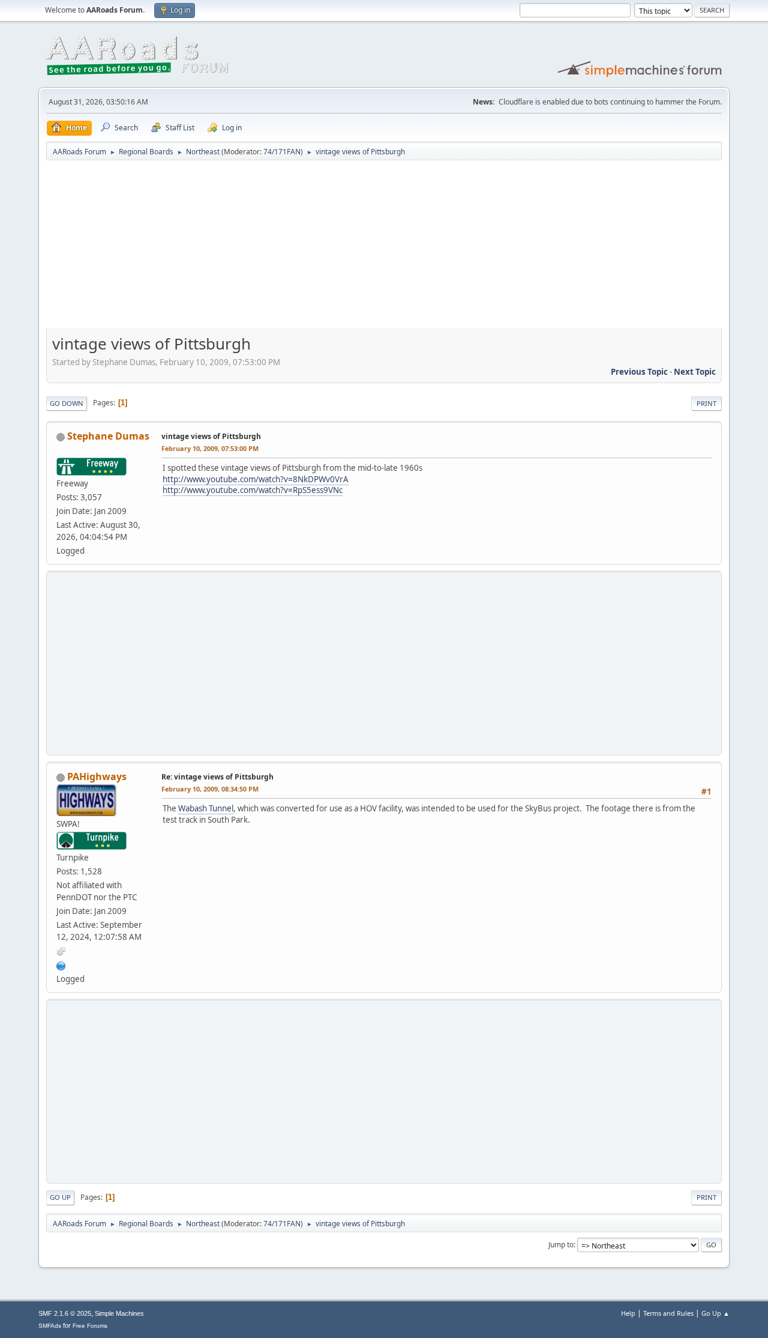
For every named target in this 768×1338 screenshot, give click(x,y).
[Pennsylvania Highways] (61, 964)
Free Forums (90, 1325)
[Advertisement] (384, 249)
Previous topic (639, 371)
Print (706, 403)
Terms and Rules (668, 1313)
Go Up (60, 1197)
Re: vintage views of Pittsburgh (217, 777)
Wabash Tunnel (205, 808)
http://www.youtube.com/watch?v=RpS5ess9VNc (253, 490)
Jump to (561, 1245)
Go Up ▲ (715, 1313)
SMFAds (49, 1325)
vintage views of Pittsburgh (211, 436)
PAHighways (97, 776)
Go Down (66, 403)
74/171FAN (282, 152)
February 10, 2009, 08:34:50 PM (210, 788)
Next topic (695, 371)
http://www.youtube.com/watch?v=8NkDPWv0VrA (256, 479)
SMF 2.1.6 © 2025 (64, 1313)
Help (628, 1313)
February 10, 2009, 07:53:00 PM (210, 448)
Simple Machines (119, 1313)
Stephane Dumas (108, 436)
